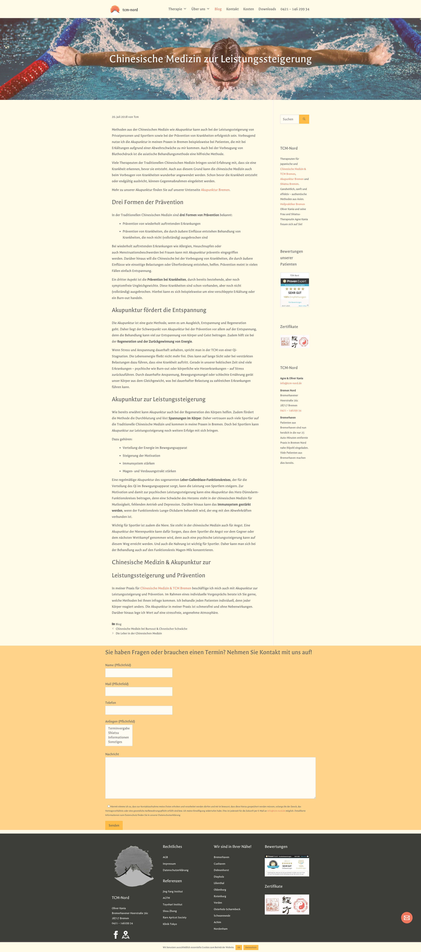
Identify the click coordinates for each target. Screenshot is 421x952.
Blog (218, 9)
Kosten (248, 9)
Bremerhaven (221, 857)
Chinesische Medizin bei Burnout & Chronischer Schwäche (151, 628)
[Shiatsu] (119, 733)
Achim (217, 922)
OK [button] (238, 947)
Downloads (267, 9)
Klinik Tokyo (170, 924)
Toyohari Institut (172, 904)
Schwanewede (222, 915)
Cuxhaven (219, 863)
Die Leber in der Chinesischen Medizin (139, 633)
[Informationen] (119, 737)
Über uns (198, 9)
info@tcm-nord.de (291, 383)
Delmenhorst (221, 870)
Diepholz (219, 876)
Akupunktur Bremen (215, 190)
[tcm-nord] (115, 9)
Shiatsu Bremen (289, 183)
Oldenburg (220, 889)
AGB (165, 857)
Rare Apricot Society (174, 917)
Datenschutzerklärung (175, 870)
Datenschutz (250, 947)
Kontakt (232, 9)
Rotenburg (220, 896)
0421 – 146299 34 (290, 410)
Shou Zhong (170, 911)
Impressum (169, 863)
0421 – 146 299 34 (295, 9)
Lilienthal (219, 883)
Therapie (175, 9)
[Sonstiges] (119, 742)
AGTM (166, 897)
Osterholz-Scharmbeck (227, 909)
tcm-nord (130, 10)
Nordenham (221, 928)
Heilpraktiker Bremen (292, 204)
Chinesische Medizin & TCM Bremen (165, 588)
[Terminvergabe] (119, 728)
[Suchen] (304, 119)
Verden (218, 902)
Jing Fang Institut (173, 891)
